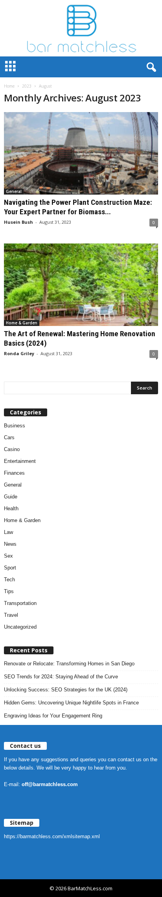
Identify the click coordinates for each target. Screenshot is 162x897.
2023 (26, 86)
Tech (9, 579)
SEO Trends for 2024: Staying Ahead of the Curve (61, 677)
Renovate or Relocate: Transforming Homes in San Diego (69, 664)
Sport (10, 568)
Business (14, 426)
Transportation (20, 603)
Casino (12, 449)
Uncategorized (20, 627)
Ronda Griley (19, 353)
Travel (11, 615)
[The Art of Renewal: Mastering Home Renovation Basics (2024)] (81, 284)
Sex (8, 556)
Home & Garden (21, 323)
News (10, 544)
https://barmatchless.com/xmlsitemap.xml (52, 836)
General (14, 191)
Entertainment (20, 461)
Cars (9, 437)
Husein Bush (18, 222)
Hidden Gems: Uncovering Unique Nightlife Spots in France (71, 703)
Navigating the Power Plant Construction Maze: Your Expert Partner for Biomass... (78, 207)
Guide (10, 497)
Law (8, 532)
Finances (14, 473)
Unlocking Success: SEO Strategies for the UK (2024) (65, 690)
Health (11, 508)
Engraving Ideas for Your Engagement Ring (53, 716)
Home (9, 86)
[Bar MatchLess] (81, 28)
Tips (9, 591)
